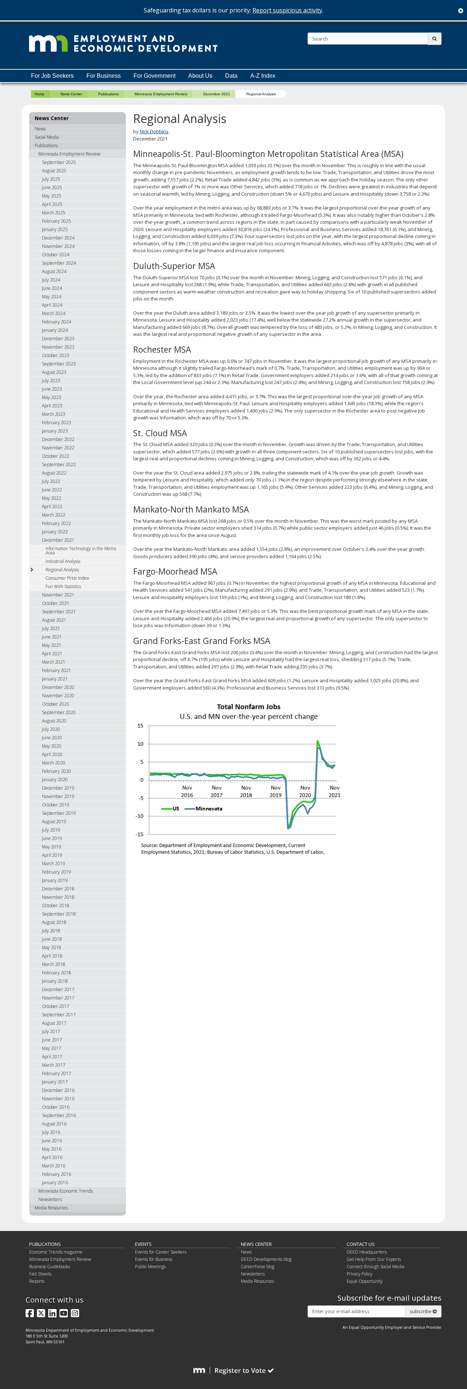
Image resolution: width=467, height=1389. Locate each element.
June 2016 (52, 1140)
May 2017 (51, 1048)
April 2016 (52, 1157)
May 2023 (51, 397)
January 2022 (55, 532)
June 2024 (52, 288)
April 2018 (52, 956)
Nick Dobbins (154, 131)
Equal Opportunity (365, 1281)
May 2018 (51, 947)
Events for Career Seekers (160, 1252)
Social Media (47, 137)
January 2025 (55, 229)
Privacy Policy (360, 1274)
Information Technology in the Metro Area (81, 550)
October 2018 (55, 905)
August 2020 (54, 721)
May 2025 (51, 196)
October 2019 (55, 805)
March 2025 (53, 213)
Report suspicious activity (287, 10)
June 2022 (52, 490)
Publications (108, 94)
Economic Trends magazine (55, 1252)
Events (143, 1244)
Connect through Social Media (375, 1266)
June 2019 (52, 838)
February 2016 (56, 1174)
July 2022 (51, 481)
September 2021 (59, 612)
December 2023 (58, 338)
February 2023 (56, 422)
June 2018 (52, 939)
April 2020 (52, 754)
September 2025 (59, 162)
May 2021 (51, 645)
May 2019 (51, 847)
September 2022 (59, 464)
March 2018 (53, 964)
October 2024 (55, 255)
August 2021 (54, 620)
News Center (71, 94)
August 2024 (54, 271)
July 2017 (51, 1031)
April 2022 (52, 506)
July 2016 (51, 1132)
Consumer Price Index (67, 578)
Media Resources (51, 1208)
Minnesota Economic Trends (65, 1191)
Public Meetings (150, 1266)
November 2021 (58, 595)
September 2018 (59, 914)
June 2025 (52, 187)
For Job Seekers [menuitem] (52, 76)
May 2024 (51, 296)
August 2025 (54, 171)
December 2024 (58, 238)
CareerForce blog (257, 1266)
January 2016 (55, 1182)
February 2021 (56, 670)
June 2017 (52, 1040)
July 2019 (51, 830)
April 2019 (52, 855)
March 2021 (53, 662)
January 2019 (55, 880)
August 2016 (54, 1124)
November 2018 (58, 897)
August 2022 (54, 473)
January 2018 (55, 981)
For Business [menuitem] (103, 76)
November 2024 (58, 246)
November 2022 (58, 448)
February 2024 (56, 322)
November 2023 (58, 347)
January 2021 (55, 679)
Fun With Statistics (63, 586)
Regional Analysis (62, 570)
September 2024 (59, 263)
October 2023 (55, 355)
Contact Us (361, 1244)
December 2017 (58, 989)
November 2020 (58, 695)
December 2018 (58, 889)
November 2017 (58, 998)
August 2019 (54, 821)
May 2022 (51, 498)
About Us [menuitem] (200, 76)
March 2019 (53, 863)
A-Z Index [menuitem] (262, 76)
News (40, 129)
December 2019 (58, 788)
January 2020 (55, 779)
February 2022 (56, 523)
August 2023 (54, 372)
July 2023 (51, 380)
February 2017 (56, 1073)
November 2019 (58, 796)
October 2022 (55, 456)
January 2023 (55, 431)
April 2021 (52, 654)
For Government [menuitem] (154, 76)
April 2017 (52, 1057)
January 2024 (55, 330)
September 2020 (59, 712)
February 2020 (56, 771)
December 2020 (58, 687)
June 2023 (52, 389)
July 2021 (51, 628)
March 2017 (53, 1065)
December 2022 (58, 439)
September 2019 (59, 813)
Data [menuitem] (231, 76)
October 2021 (55, 603)
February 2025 (56, 221)
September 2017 (59, 1015)
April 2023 (52, 406)
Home (40, 94)
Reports (37, 1281)
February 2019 (56, 872)
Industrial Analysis (63, 561)
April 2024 (52, 305)
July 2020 (51, 729)
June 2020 (52, 737)
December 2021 (216, 94)
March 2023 (53, 414)
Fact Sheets (40, 1274)
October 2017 (55, 1006)
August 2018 (54, 922)
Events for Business (153, 1259)
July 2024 (51, 280)
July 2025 (51, 179)
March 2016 (53, 1166)
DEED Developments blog (266, 1259)
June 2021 (52, 637)
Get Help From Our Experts (374, 1259)
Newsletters (50, 1199)
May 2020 (51, 746)
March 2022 (53, 515)
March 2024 (53, 313)
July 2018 (51, 931)
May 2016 (51, 1149)
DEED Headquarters (367, 1252)
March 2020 (53, 763)
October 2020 (55, 704)
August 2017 (54, 1023)
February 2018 (56, 973)
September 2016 (59, 1115)
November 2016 (58, 1099)
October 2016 (55, 1107)
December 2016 (58, 1090)
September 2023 (59, 364)
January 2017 (55, 1082)
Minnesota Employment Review (161, 94)
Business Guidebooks (49, 1266)
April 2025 (52, 204)
